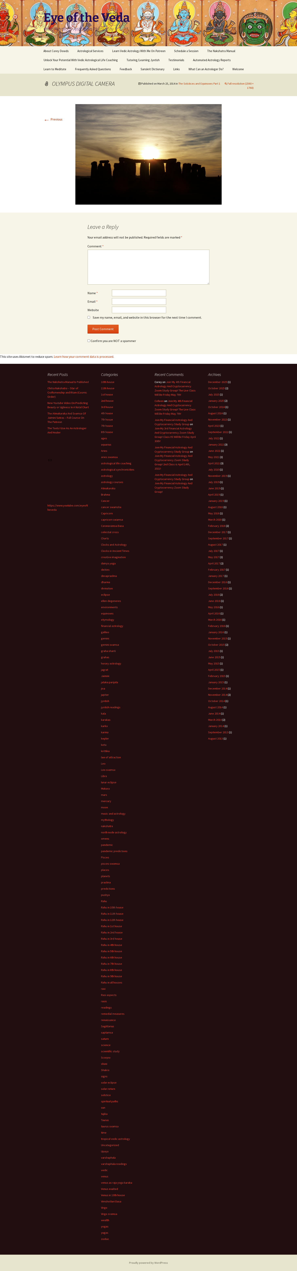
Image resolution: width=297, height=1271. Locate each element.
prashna (106, 882)
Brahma (105, 494)
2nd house (107, 401)
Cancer (105, 501)
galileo (105, 632)
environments (109, 607)
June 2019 (214, 488)
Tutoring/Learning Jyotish (143, 60)
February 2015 (216, 676)
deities (105, 569)
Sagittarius (107, 1026)
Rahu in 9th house (111, 976)
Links (176, 69)
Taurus (105, 1120)
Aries (104, 451)
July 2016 (213, 594)
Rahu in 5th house (111, 951)
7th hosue (107, 419)
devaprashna (109, 576)
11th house (107, 388)
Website (93, 310)
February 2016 (216, 626)
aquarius (106, 444)
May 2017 (213, 557)
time (103, 1132)
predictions (108, 888)
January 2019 (216, 501)
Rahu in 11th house (112, 913)
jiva (103, 688)
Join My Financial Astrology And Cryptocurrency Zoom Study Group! (173, 487)
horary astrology (111, 663)
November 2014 (217, 695)
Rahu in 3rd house (111, 938)
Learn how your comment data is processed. (84, 357)
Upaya (104, 1151)
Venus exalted (109, 1189)
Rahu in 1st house (111, 926)
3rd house (107, 407)
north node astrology (114, 832)
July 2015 (213, 651)
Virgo (104, 1207)
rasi (103, 989)
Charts (105, 538)
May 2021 (213, 457)
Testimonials (176, 60)
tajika (104, 1114)
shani (104, 1064)
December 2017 (217, 532)
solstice (106, 1095)
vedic (104, 1170)
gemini (105, 638)
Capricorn (107, 513)
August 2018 (215, 507)
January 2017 (216, 576)
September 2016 (218, 588)
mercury (106, 801)
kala (103, 713)
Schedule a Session (186, 51)
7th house (107, 426)
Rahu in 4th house (111, 945)
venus (104, 1176)
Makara (105, 788)
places (105, 870)
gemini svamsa (110, 644)
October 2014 (216, 701)
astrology (107, 476)
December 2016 (217, 582)
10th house (107, 382)
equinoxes (107, 613)
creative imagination (113, 557)
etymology (107, 619)
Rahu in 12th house (112, 920)
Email (92, 301)
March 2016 (215, 619)
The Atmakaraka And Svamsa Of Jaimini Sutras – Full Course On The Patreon (66, 418)
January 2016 (216, 632)
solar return (108, 1089)
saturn (105, 1039)
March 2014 (215, 720)
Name (92, 293)
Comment (95, 246)
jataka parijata (109, 682)
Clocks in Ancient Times (115, 551)
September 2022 (218, 432)
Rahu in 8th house (111, 970)
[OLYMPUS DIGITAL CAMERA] (148, 154)
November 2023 (217, 419)
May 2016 (213, 607)
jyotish (105, 701)
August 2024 (215, 413)
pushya (105, 895)
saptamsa (107, 1032)
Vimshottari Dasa (111, 1201)
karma (104, 732)
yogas (104, 1226)
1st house (107, 394)
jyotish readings (110, 707)
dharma (105, 582)
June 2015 (214, 657)
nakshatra (107, 826)
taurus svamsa (110, 1126)
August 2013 (215, 738)
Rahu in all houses (111, 982)
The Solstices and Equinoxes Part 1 (199, 83)
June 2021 (214, 451)
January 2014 (216, 726)
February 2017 (216, 569)
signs (104, 1076)
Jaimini (105, 676)
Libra (104, 776)
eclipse (105, 594)
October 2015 (216, 644)
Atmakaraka (108, 488)
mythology (107, 820)
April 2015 (214, 670)
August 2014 (215, 707)
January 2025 (216, 401)
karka (104, 726)
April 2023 (214, 426)
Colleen (159, 401)
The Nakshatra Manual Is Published (68, 382)
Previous (52, 119)
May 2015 (213, 663)
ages (104, 438)
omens (105, 838)
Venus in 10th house (113, 1195)
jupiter (105, 695)
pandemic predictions (114, 851)
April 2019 (214, 494)
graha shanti (108, 651)
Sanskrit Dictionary (152, 69)
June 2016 (214, 601)
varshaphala (108, 1157)
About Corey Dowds (56, 51)
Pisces (105, 857)
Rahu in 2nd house (112, 932)
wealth (105, 1220)
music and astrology (113, 813)
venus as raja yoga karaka (116, 1182)
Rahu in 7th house (111, 964)
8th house (107, 432)
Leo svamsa (108, 770)
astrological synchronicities (117, 469)
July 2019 (213, 482)
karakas (106, 720)
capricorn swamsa (112, 519)
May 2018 (213, 513)
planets (105, 876)
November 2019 (217, 476)
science (106, 1045)
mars (104, 795)
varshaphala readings (114, 1164)
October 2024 (216, 407)
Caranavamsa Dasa (112, 526)
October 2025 (216, 388)
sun (103, 1107)
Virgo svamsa (109, 1214)
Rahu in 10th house (112, 907)
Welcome (238, 69)
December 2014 (217, 688)
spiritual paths (109, 1101)
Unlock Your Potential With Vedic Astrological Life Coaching (80, 60)
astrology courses (112, 482)
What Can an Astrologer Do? (206, 69)
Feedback (126, 69)
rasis (104, 1001)
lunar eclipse (108, 782)
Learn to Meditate (54, 69)
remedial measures (112, 1014)
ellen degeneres (111, 601)
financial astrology (112, 626)
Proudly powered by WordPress (148, 1263)
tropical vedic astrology (115, 1139)
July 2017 (213, 551)
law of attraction (111, 757)
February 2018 (216, 526)
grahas (105, 657)
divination (107, 588)
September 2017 (218, 538)
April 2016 (214, 613)
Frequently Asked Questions (93, 69)
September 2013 (218, 732)
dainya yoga (108, 563)
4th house (107, 413)
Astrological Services (90, 51)
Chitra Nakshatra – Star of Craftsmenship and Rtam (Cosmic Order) (67, 392)
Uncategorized (110, 1145)
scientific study (110, 1051)
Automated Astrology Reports (212, 60)
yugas (104, 1232)
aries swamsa (109, 457)
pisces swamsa (110, 863)
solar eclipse (109, 1082)
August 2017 (215, 544)
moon (104, 807)
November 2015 (217, 638)
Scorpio (106, 1057)
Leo (103, 763)
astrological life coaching (116, 463)
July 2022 (213, 438)
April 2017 (214, 563)
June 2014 (214, 713)
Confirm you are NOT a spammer (113, 341)
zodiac (105, 1239)
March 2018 (215, 519)
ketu (103, 745)
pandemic (107, 845)
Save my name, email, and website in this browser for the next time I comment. (147, 317)
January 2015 (216, 682)
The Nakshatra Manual (221, 51)
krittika (105, 751)
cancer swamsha (111, 507)
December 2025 (217, 382)
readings (106, 1007)
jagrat (104, 670)
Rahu (104, 901)
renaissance (108, 1020)
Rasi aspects (109, 995)
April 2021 (214, 463)
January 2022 (216, 444)
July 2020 (213, 469)
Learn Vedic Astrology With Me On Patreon (138, 51)
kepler (105, 738)
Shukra (105, 1070)
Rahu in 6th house (111, 957)
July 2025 (213, 394)
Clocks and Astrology (114, 544)
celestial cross (110, 532)
